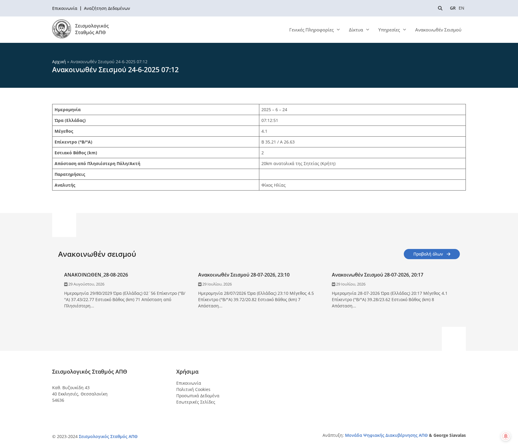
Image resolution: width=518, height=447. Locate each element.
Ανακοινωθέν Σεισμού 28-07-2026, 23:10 (244, 274)
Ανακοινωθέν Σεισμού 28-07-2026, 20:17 (377, 274)
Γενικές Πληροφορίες (311, 30)
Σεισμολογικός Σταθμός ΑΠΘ (108, 436)
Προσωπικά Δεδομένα (197, 395)
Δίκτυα (356, 30)
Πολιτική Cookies (193, 389)
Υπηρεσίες (389, 30)
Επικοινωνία (188, 383)
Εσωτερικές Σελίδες (195, 402)
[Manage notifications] (506, 436)
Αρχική (59, 61)
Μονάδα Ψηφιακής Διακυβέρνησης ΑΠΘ (386, 435)
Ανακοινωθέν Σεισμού (438, 30)
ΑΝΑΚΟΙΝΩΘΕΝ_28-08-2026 (96, 274)
